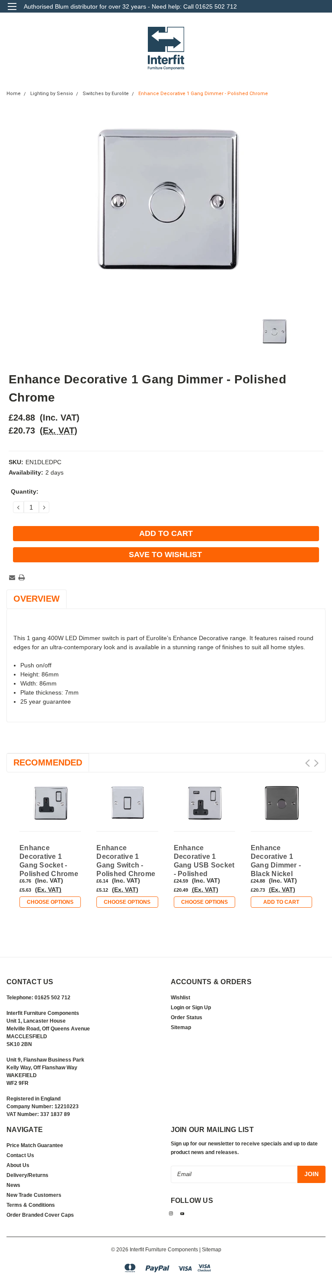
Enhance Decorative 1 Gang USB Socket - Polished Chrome (204, 861)
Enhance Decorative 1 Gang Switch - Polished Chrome (125, 860)
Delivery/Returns (27, 1175)
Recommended (47, 762)
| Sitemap (210, 1250)
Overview (36, 598)
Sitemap (181, 1027)
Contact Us (20, 1155)
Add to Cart (281, 902)
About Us (17, 1165)
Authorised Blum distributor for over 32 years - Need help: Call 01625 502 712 (130, 6)
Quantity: (24, 491)
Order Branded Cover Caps (40, 1215)
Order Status (186, 1017)
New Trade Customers (33, 1195)
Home (13, 93)
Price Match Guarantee (34, 1145)
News (13, 1185)
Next (316, 763)
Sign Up (201, 1008)
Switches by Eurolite (106, 93)
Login (177, 1008)
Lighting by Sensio (51, 93)
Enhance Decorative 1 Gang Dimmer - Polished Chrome (203, 93)
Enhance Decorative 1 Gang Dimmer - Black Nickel (276, 860)
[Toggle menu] (12, 12)
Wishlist (180, 998)
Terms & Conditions (30, 1205)
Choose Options (50, 902)
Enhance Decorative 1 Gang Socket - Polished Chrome (48, 860)
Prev (307, 763)
